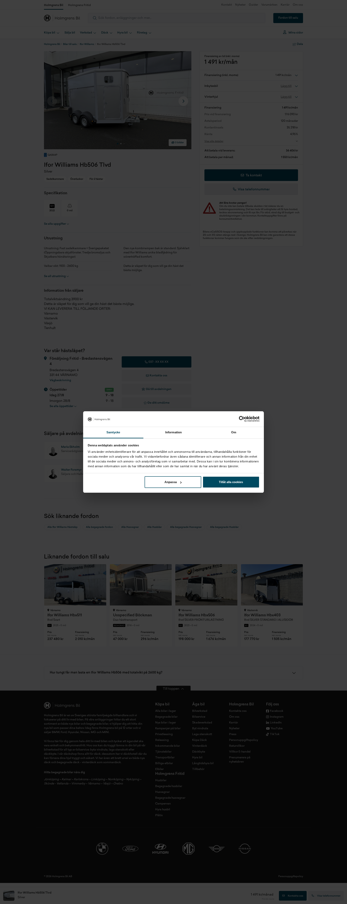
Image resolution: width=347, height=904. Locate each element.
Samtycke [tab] (113, 432)
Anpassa (170, 482)
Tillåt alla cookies (231, 482)
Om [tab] (233, 432)
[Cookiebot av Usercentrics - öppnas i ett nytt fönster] (241, 419)
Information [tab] (173, 432)
